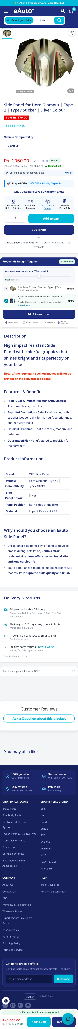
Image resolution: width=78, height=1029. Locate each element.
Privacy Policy (10, 930)
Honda (44, 822)
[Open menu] (6, 11)
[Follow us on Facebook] (5, 1005)
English (30, 996)
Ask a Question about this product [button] (39, 718)
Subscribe (63, 979)
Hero (43, 815)
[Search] (59, 20)
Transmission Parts (13, 840)
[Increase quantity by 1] (23, 218)
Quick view (25, 305)
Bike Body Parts (11, 815)
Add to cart (51, 218)
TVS (43, 835)
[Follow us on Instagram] (13, 1005)
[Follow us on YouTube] (28, 1005)
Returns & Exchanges (53, 891)
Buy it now (39, 230)
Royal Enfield (48, 861)
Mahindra (46, 848)
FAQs (5, 898)
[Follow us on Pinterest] (20, 1005)
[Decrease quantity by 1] (7, 218)
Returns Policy (10, 936)
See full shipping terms (16, 656)
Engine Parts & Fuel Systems (19, 833)
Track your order (50, 884)
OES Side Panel (14, 125)
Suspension (9, 847)
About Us (7, 884)
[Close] (70, 20)
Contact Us (9, 891)
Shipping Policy (11, 943)
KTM (43, 855)
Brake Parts (9, 808)
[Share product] (72, 32)
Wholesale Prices (12, 911)
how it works (46, 646)
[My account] (63, 11)
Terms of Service (12, 949)
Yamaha (45, 841)
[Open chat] (68, 1019)
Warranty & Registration (16, 904)
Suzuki (44, 828)
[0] (70, 11)
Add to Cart (39, 1021)
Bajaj (43, 808)
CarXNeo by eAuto (13, 853)
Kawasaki (46, 868)
